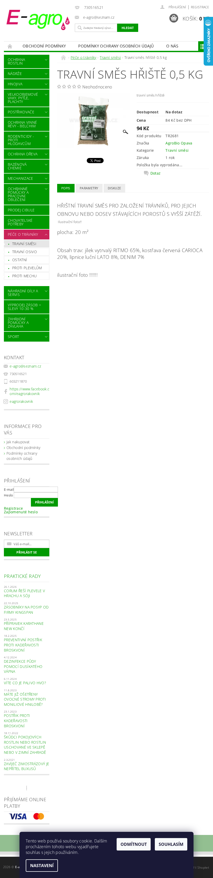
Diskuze (114, 188)
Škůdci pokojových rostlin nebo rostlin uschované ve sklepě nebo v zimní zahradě (25, 745)
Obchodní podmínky (44, 46)
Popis (65, 188)
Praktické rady (22, 576)
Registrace (200, 7)
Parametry (89, 188)
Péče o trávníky (23, 234)
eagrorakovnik (21, 401)
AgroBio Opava (178, 143)
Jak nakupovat (18, 441)
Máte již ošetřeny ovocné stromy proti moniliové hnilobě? (25, 699)
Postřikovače (21, 111)
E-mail (9, 489)
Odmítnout (134, 844)
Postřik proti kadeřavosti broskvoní (17, 720)
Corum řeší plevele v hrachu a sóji (24, 593)
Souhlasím (171, 844)
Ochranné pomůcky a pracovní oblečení (18, 194)
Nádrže (15, 73)
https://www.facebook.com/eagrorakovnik (29, 391)
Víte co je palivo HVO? (25, 682)
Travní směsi (24, 243)
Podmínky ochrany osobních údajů (116, 46)
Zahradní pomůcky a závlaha (18, 322)
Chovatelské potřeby (20, 222)
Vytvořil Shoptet (197, 867)
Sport (13, 336)
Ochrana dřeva (22, 153)
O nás (172, 46)
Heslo (8, 495)
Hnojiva (15, 83)
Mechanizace (20, 178)
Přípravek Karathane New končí (24, 626)
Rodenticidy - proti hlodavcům (21, 140)
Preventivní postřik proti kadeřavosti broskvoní (23, 644)
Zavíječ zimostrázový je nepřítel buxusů (26, 766)
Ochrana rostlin (16, 61)
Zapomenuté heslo (21, 511)
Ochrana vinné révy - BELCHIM (22, 124)
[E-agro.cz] (38, 20)
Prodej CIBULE (21, 210)
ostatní (19, 259)
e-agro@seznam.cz (25, 366)
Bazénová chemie (17, 166)
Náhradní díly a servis (23, 292)
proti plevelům (27, 267)
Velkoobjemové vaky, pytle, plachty (23, 98)
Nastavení (42, 865)
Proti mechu (24, 275)
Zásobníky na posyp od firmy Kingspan (26, 610)
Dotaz (155, 173)
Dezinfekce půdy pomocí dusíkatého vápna (23, 666)
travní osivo (24, 251)
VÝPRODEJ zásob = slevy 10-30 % (24, 306)
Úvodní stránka (10, 46)
